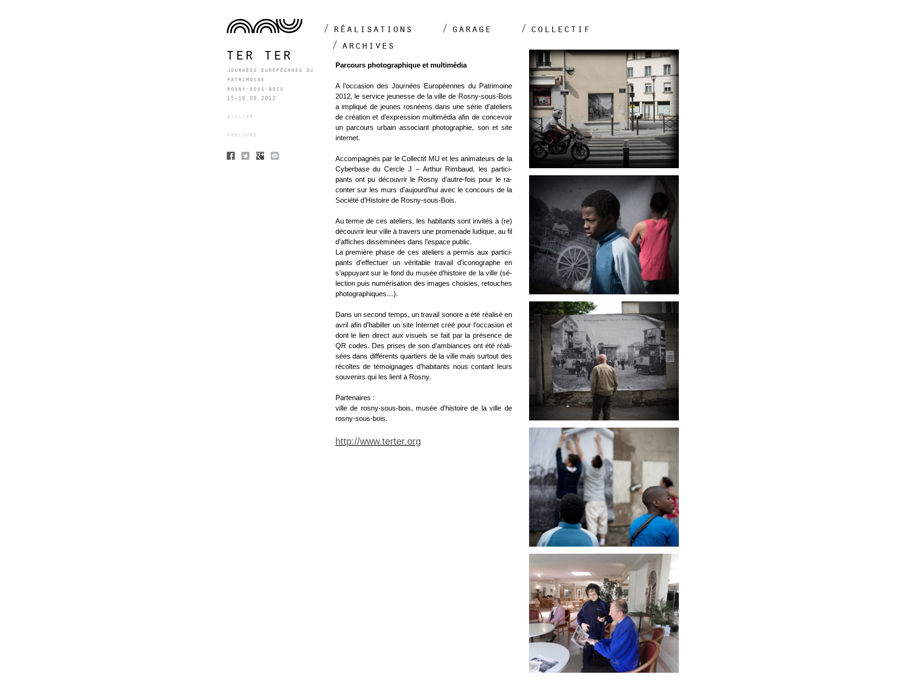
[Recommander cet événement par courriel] (275, 157)
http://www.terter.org (378, 441)
